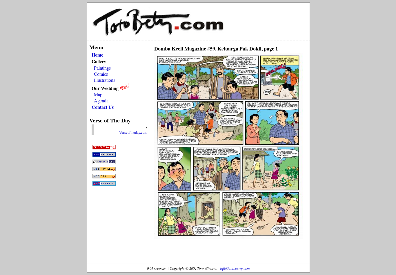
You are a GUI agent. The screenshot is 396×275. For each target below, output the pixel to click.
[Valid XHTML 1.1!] (104, 170)
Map (98, 94)
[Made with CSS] (104, 163)
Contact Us (103, 107)
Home (97, 54)
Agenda (101, 100)
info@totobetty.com (235, 268)
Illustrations (104, 80)
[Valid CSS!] (104, 177)
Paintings (102, 68)
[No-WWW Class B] (104, 185)
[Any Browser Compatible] (104, 156)
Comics (101, 74)
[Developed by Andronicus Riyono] (104, 148)
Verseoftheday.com (133, 132)
